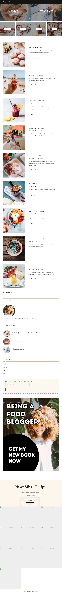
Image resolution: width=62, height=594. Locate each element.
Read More (33, 57)
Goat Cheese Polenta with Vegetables (38, 267)
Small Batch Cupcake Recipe (16, 11)
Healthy (5, 367)
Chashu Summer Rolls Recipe (36, 128)
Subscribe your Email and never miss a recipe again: (19, 381)
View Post (15, 16)
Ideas (4, 370)
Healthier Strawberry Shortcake (37, 239)
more (36, 318)
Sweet (46, 7)
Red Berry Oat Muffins (46, 11)
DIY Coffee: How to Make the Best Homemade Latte (41, 45)
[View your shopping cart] (57, 2)
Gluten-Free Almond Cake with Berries (38, 73)
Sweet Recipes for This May (36, 156)
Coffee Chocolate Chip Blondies (36, 211)
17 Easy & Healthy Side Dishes (36, 100)
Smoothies (38, 29)
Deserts (23, 29)
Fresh (15, 7)
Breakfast (7, 29)
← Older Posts (8, 292)
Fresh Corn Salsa (33, 183)
